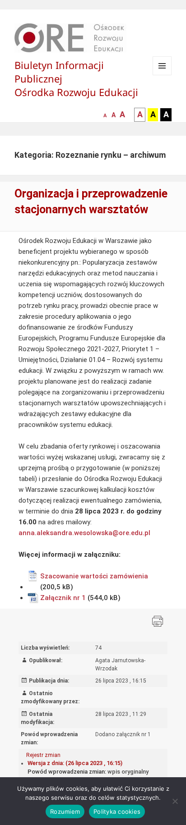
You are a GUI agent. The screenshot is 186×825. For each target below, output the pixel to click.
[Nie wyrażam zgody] (174, 801)
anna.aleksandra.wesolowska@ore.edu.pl (85, 533)
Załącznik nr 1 (63, 598)
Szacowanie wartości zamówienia (94, 576)
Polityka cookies (116, 811)
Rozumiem (65, 811)
